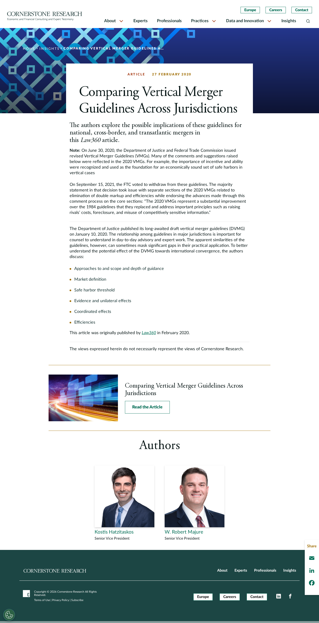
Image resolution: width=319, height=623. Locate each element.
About (110, 21)
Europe (250, 10)
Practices (200, 21)
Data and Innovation (245, 21)
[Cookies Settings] (9, 615)
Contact (301, 10)
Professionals (169, 21)
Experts (140, 21)
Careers (275, 10)
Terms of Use (42, 600)
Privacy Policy (60, 600)
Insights (288, 21)
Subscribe (77, 600)
